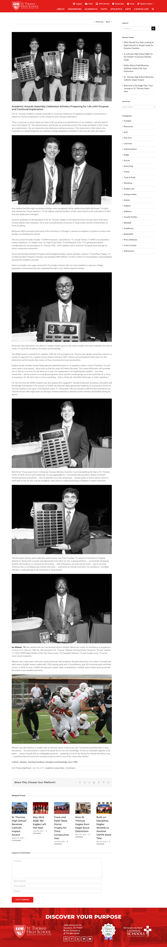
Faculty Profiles (130, 217)
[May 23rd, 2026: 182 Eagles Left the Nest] (40, 803)
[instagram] (66, 939)
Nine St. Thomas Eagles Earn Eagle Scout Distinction (82, 824)
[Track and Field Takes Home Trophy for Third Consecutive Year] (61, 803)
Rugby (126, 155)
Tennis (127, 172)
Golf (125, 132)
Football (127, 121)
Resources (128, 126)
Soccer (127, 160)
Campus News (59, 768)
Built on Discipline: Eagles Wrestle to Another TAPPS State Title (103, 828)
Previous (99, 22)
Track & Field (129, 177)
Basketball (128, 234)
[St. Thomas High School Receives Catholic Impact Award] (19, 803)
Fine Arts (128, 138)
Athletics (128, 211)
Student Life (129, 189)
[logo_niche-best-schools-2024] (108, 924)
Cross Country (130, 245)
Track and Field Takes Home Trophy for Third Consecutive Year (61, 828)
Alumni (127, 200)
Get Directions (73, 930)
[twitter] (78, 939)
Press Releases (130, 240)
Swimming (128, 166)
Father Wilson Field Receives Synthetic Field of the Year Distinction (136, 68)
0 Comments (70, 768)
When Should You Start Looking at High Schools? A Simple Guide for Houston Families (139, 45)
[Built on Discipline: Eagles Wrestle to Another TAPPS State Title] (104, 803)
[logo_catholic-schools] (137, 927)
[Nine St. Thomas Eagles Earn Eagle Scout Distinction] (83, 803)
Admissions (129, 251)
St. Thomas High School (22, 768)
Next (108, 22)
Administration (130, 149)
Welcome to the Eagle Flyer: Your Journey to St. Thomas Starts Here (138, 88)
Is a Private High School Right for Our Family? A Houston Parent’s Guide (138, 57)
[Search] (153, 9)
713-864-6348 (72, 933)
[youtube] (90, 939)
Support (127, 206)
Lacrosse (128, 143)
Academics (49, 768)
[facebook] (72, 939)
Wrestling (128, 183)
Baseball (127, 223)
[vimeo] (84, 939)
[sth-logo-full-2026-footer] (36, 926)
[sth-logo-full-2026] (27, 2)
